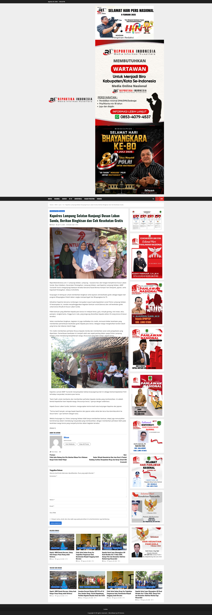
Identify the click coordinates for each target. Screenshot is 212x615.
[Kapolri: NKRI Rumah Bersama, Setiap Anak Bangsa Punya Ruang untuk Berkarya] (62, 542)
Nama (52, 500)
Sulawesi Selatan (91, 548)
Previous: (68, 457)
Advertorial (78, 199)
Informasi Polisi (54, 211)
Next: (108, 458)
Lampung (62, 211)
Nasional (57, 199)
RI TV (70, 199)
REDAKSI (99, 199)
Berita (50, 199)
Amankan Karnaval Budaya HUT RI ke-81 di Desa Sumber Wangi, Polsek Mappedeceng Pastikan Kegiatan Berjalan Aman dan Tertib (91, 593)
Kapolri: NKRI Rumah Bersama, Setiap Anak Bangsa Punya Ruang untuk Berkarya (61, 554)
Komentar (53, 476)
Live (161, 199)
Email (52, 506)
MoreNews (112, 613)
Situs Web (53, 513)
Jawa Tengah (64, 548)
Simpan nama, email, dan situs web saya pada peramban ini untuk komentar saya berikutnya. (80, 519)
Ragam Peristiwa (89, 199)
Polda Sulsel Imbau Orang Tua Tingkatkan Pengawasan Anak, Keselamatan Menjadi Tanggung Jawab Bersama (87, 555)
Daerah (64, 199)
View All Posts (84, 444)
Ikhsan (53, 225)
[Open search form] (153, 198)
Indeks (106, 609)
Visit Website (70, 444)
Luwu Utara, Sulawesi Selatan (91, 587)
